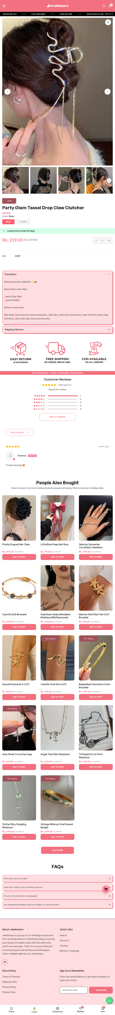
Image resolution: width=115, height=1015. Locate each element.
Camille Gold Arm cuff (54, 684)
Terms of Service (11, 976)
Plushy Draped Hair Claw (16, 544)
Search (63, 935)
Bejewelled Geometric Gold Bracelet (94, 686)
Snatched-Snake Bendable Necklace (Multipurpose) (55, 616)
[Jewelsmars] (57, 5)
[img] (13, 446)
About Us (64, 940)
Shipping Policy (9, 981)
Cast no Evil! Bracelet (14, 614)
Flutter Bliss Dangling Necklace (14, 826)
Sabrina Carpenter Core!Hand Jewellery (91, 546)
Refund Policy (9, 987)
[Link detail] (5, 962)
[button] (108, 22)
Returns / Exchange (69, 951)
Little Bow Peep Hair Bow (54, 544)
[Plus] (108, 240)
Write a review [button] (57, 417)
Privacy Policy (9, 992)
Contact (64, 945)
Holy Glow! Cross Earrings (17, 754)
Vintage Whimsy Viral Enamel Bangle (57, 826)
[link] (31, 14)
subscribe (101, 990)
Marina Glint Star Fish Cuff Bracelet (94, 616)
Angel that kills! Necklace (55, 754)
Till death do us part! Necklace (91, 756)
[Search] (104, 6)
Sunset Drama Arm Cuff (15, 684)
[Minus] (96, 240)
